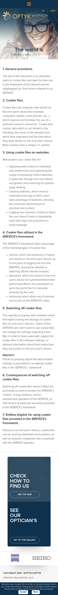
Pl (43, 11)
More (35, 592)
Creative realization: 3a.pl (18, 578)
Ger (52, 11)
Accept (23, 592)
